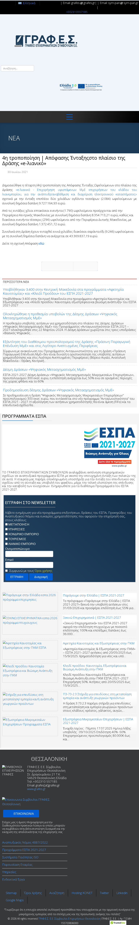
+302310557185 (76, 12)
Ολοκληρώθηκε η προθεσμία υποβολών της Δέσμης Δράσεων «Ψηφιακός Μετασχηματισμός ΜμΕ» (60, 316)
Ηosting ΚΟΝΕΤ (82, 893)
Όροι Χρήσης (33, 893)
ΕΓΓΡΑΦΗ (16, 577)
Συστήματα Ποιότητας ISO (20, 857)
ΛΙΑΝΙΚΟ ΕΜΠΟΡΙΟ (22, 544)
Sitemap (11, 893)
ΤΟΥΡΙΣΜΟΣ (17, 539)
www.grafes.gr (36, 789)
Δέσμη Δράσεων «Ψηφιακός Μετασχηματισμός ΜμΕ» (44, 369)
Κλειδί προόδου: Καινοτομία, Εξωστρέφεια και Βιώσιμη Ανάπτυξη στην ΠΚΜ (95, 667)
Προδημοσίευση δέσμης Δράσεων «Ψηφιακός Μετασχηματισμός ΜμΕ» (58, 390)
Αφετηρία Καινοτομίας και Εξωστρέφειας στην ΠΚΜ (98, 643)
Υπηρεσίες (9, 872)
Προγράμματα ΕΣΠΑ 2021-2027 (24, 850)
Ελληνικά (29, 3)
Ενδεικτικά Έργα (13, 879)
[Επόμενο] (85, 266)
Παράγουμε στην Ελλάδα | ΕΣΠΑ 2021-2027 (93, 595)
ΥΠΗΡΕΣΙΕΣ (16, 529)
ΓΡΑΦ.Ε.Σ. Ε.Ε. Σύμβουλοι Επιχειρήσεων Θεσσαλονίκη (69, 918)
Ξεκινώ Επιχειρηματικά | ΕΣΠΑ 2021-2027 (92, 617)
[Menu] (69, 117)
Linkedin (121, 893)
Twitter (104, 893)
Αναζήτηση (56, 893)
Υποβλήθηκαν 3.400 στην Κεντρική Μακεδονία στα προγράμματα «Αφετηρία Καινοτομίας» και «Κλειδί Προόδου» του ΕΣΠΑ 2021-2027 (63, 291)
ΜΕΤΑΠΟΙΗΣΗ (18, 524)
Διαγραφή (41, 577)
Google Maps (15, 900)
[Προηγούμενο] (57, 266)
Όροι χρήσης (43, 571)
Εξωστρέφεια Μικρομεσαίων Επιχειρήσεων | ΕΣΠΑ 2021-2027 (98, 721)
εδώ (41, 243)
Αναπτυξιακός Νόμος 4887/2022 (25, 842)
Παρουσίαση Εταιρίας (17, 864)
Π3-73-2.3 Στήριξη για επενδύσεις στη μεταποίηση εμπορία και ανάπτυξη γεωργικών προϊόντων (97, 696)
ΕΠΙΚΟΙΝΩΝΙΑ (23, 813)
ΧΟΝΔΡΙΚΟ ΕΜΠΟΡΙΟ (23, 534)
